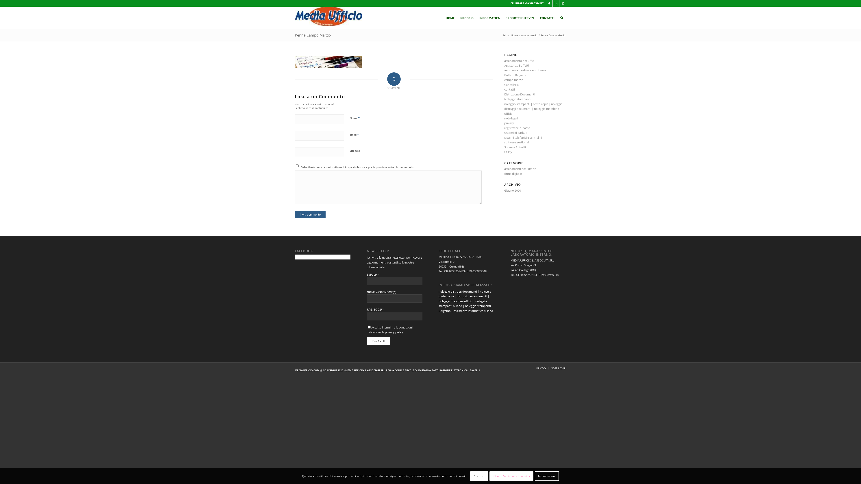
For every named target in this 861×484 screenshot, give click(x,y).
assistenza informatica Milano (473, 311)
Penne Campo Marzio (313, 35)
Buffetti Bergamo (515, 75)
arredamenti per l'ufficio (520, 169)
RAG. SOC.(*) (375, 309)
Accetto (479, 476)
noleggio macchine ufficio (455, 301)
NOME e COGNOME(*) (381, 292)
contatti (509, 89)
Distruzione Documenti (519, 94)
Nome (355, 118)
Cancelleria (511, 85)
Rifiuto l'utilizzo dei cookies (511, 476)
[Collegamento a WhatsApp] (562, 3)
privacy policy (394, 332)
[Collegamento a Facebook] (549, 3)
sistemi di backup (515, 133)
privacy (509, 123)
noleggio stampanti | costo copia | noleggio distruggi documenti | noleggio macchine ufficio (533, 109)
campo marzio (513, 80)
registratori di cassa (517, 128)
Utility (508, 152)
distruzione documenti (472, 296)
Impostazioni (547, 476)
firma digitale (513, 174)
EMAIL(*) (372, 275)
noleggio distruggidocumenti (458, 292)
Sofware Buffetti (515, 147)
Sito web (355, 150)
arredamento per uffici (519, 61)
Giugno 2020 (512, 190)
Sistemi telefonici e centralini (523, 138)
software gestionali (516, 142)
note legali (511, 118)
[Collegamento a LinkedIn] (556, 3)
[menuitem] (450, 18)
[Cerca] (561, 18)
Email (354, 134)
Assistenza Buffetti (516, 65)
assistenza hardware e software (525, 70)
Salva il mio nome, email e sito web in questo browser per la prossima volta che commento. (357, 167)
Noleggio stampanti (517, 99)
